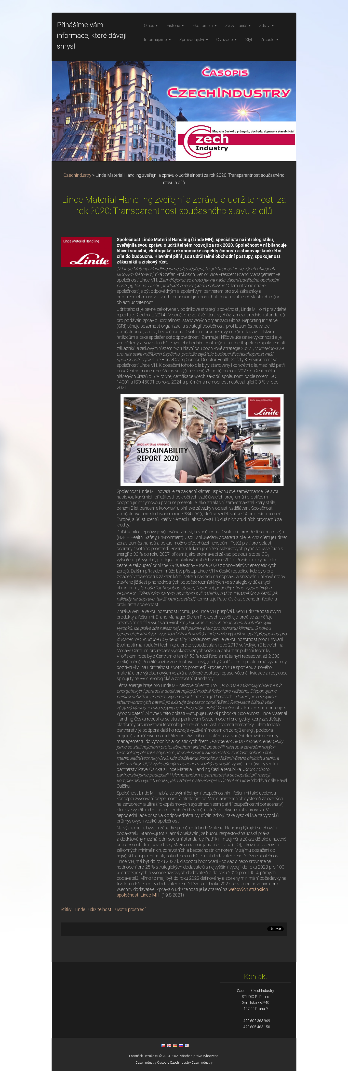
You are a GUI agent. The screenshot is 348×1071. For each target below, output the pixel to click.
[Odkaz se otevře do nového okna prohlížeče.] (86, 251)
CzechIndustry (77, 175)
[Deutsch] (175, 1045)
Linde (80, 909)
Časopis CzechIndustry (174, 1062)
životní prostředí (129, 909)
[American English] (187, 1045)
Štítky (66, 909)
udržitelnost (99, 909)
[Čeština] (163, 1045)
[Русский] (181, 1045)
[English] (169, 1045)
